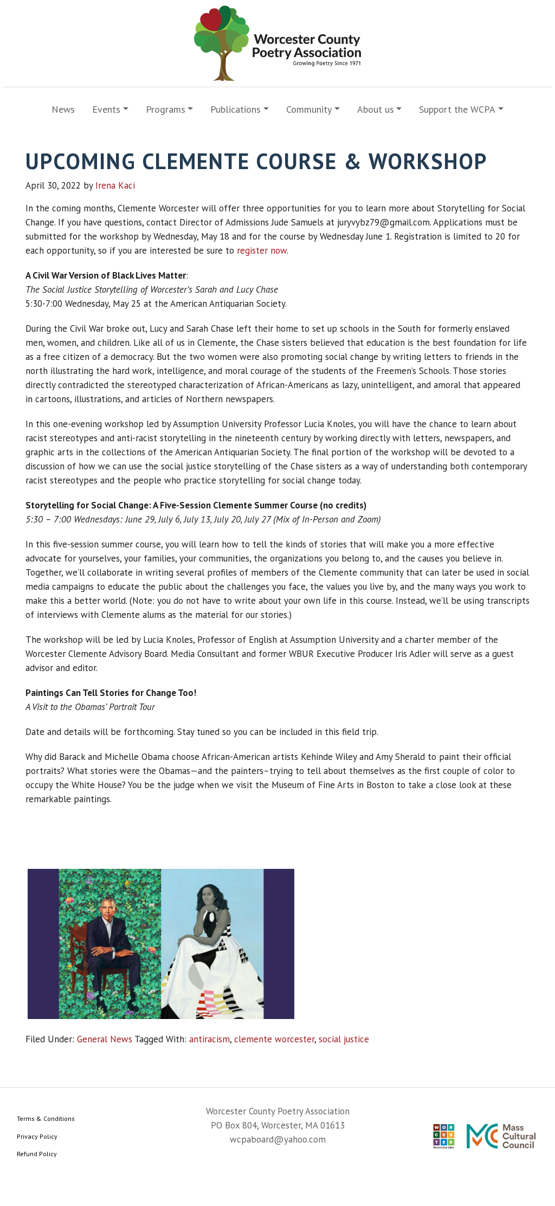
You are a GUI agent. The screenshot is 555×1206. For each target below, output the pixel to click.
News (63, 109)
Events (106, 109)
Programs (165, 109)
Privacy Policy (37, 1136)
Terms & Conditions (46, 1118)
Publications (235, 109)
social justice (344, 1039)
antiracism (209, 1039)
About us (375, 109)
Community (309, 109)
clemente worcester (274, 1039)
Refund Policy (37, 1154)
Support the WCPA (457, 109)
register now (262, 250)
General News (104, 1039)
